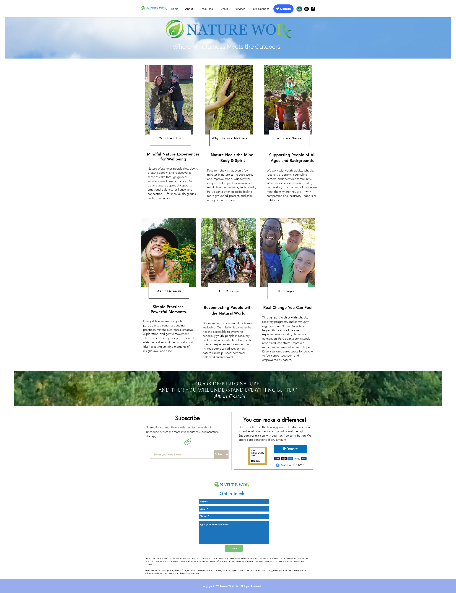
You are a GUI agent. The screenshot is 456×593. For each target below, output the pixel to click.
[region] (173, 137)
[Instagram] (306, 9)
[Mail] (299, 9)
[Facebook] (313, 9)
